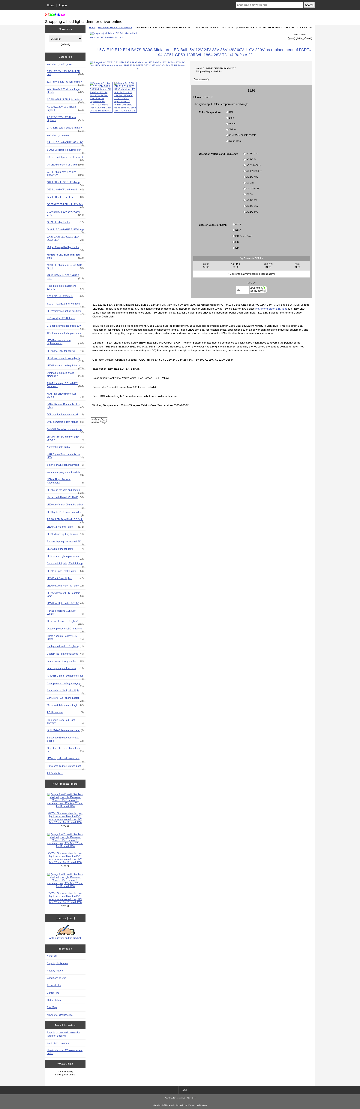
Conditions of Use (56, 978)
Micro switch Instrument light (65, 705)
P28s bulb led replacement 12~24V (65, 287)
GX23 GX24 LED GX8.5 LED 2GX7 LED (65, 238)
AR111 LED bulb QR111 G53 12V (65, 143)
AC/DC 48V (252, 177)
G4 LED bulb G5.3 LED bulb (65, 164)
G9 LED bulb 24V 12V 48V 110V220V (65, 173)
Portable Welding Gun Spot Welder (65, 612)
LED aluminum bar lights (65, 548)
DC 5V (249, 194)
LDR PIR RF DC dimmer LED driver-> (65, 438)
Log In (63, 5)
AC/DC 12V (252, 154)
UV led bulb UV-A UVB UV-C (65, 497)
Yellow (232, 129)
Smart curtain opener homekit (65, 464)
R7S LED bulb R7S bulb (65, 296)
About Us (52, 956)
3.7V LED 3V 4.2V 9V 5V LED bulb (65, 73)
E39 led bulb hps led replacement (65, 158)
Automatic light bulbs (65, 447)
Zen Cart (203, 1105)
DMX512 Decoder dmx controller (65, 430)
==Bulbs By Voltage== (59, 64)
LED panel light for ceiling (65, 351)
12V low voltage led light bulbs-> (65, 82)
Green (232, 123)
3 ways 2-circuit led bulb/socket (65, 150)
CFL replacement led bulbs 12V (65, 326)
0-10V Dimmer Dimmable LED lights (65, 406)
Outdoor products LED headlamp (65, 629)
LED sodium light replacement (65, 557)
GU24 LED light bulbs (65, 222)
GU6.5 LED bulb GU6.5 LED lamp (65, 230)
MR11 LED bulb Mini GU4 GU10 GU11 (65, 266)
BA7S (238, 224)
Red (231, 112)
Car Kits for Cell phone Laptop (65, 698)
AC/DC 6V (251, 200)
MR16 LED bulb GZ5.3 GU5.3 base (65, 277)
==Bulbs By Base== (58, 135)
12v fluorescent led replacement (65, 334)
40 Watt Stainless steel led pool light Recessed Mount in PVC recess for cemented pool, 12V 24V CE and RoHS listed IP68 (65, 818)
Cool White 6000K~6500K (242, 135)
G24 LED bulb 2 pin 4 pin (65, 197)
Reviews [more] (65, 918)
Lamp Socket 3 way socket (65, 661)
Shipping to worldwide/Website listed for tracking (63, 1034)
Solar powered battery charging (65, 684)
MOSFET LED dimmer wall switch (65, 395)
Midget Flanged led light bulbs (65, 248)
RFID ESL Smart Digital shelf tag (65, 676)
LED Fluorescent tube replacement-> (65, 342)
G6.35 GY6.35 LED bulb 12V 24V (65, 205)
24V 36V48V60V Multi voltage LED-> (65, 91)
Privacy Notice (55, 970)
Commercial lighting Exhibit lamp (65, 564)
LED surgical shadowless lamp (65, 759)
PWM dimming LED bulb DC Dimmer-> (65, 385)
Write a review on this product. (65, 938)
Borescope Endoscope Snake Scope (65, 739)
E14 (237, 248)
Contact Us (53, 992)
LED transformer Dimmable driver (65, 505)
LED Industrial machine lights (65, 585)
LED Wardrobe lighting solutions (65, 312)
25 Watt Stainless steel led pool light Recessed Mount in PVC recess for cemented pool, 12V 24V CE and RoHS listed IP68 (65, 858)
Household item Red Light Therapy (65, 721)
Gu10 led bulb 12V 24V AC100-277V (65, 213)
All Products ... (55, 773)
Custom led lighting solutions (65, 653)
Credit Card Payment (58, 1043)
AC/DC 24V (252, 159)
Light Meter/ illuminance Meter (65, 730)
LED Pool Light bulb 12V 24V (65, 603)
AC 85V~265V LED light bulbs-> (65, 100)
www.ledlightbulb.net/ (178, 1105)
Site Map (52, 1007)
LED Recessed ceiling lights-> (65, 366)
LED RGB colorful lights (65, 526)
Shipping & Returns (57, 963)
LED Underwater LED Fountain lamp (65, 594)
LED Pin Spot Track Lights (65, 571)
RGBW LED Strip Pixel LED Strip (65, 520)
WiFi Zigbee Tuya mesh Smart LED (65, 456)
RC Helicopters (65, 712)
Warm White (235, 141)
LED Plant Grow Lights (65, 578)
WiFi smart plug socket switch (65, 473)
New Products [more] (65, 783)
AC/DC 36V (252, 206)
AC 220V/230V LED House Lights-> (65, 119)
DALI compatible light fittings (65, 421)
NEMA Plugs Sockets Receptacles (65, 481)
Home (50, 5)
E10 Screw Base (243, 236)
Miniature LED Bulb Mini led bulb (115, 27)
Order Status (54, 1000)
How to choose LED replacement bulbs (64, 1052)
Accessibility (54, 985)
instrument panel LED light (271, 308)
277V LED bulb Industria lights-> (65, 128)
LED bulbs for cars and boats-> (65, 491)
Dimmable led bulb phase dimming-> (65, 374)
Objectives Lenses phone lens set (65, 750)
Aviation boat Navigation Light (65, 691)
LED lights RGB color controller (65, 513)
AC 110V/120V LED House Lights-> (65, 108)
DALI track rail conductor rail (65, 414)
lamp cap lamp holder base (65, 668)
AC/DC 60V (252, 212)
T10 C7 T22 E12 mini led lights (65, 304)
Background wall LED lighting (65, 646)
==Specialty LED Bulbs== (61, 318)
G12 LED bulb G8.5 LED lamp (65, 183)
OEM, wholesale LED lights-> (65, 622)
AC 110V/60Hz (253, 165)
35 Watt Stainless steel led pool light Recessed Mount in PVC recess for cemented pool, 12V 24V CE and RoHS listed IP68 (65, 898)
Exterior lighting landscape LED (65, 542)
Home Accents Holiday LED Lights (65, 637)
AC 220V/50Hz (254, 171)
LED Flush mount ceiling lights (65, 359)
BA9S (238, 230)
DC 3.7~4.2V (253, 188)
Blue (231, 118)
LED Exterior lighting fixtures (65, 534)
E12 (237, 242)
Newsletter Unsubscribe (60, 1015)
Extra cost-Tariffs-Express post (65, 767)
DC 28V (250, 183)
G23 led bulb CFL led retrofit (65, 189)
